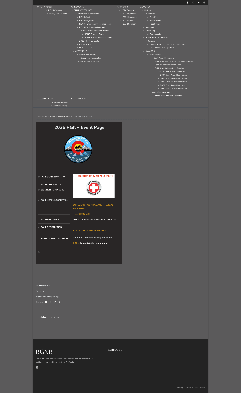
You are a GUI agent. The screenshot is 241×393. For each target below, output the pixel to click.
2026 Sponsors (128, 10)
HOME (39, 7)
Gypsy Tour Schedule (89, 61)
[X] (50, 302)
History (147, 10)
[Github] (193, 2)
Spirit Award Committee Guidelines (170, 68)
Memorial (150, 27)
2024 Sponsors (130, 17)
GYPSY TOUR (81, 51)
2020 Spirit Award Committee (173, 88)
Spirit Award (155, 54)
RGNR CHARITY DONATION (54, 238)
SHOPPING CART (79, 98)
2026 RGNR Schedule (89, 41)
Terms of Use (192, 387)
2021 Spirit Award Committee (173, 85)
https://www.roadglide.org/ (47, 296)
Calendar (48, 7)
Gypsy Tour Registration (90, 58)
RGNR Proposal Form (94, 34)
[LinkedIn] (198, 2)
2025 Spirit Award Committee (172, 71)
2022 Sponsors (130, 24)
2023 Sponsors (130, 20)
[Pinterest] (59, 302)
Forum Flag (150, 30)
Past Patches (155, 20)
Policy (202, 387)
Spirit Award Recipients (164, 58)
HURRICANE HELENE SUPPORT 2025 (167, 44)
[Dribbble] (204, 2)
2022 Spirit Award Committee (173, 81)
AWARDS (150, 51)
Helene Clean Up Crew (164, 47)
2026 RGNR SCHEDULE (52, 184)
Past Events (155, 24)
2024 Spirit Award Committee (173, 75)
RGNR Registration (87, 20)
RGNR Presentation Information (93, 27)
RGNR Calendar (55, 10)
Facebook (40, 291)
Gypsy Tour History (87, 54)
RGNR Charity (85, 17)
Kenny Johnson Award (160, 92)
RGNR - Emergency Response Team (95, 24)
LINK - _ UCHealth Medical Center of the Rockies (94, 219)
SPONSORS (123, 7)
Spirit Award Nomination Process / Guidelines (175, 61)
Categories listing (60, 102)
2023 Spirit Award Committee (173, 78)
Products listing (60, 105)
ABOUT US (145, 7)
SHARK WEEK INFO (83, 10)
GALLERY (41, 98)
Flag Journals (155, 34)
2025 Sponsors (130, 13)
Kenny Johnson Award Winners (168, 95)
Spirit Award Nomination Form (168, 64)
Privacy (180, 387)
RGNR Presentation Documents (98, 37)
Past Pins (154, 17)
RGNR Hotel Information (88, 13)
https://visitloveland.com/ (93, 243)
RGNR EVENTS (77, 7)
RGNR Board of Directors (157, 37)
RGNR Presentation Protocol (96, 30)
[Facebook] (187, 2)
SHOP (51, 98)
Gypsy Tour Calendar (58, 13)
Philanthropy (151, 41)
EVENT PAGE (85, 44)
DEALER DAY (85, 47)
